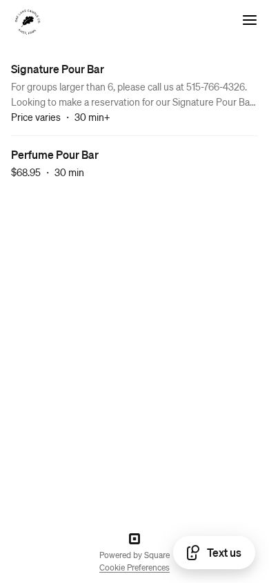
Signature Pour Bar (57, 68)
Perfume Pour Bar (55, 154)
